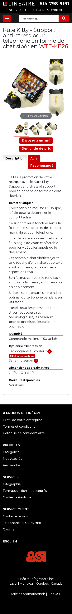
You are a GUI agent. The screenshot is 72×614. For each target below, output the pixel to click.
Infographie (12, 484)
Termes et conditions (19, 426)
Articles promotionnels (28, 594)
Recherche (11, 465)
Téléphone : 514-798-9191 (22, 523)
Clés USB (54, 594)
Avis (33, 158)
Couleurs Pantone (17, 497)
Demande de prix (36, 148)
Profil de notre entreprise (22, 420)
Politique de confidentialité (24, 433)
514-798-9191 (54, 3)
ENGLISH (57, 10)
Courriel (9, 529)
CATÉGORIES (40, 10)
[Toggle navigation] (7, 18)
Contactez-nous (15, 516)
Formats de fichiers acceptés (25, 491)
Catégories (11, 452)
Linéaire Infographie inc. (36, 579)
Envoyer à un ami (36, 140)
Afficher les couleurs (22, 356)
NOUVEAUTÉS (19, 10)
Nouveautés (12, 458)
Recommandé (42, 165)
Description (15, 158)
